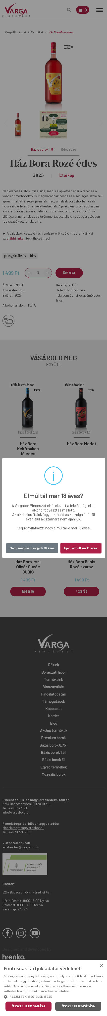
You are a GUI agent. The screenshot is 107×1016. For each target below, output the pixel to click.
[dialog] (53, 988)
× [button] (101, 965)
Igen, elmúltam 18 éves (80, 548)
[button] (53, 997)
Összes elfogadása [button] (28, 1006)
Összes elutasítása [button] (78, 1006)
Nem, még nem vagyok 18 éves (32, 548)
